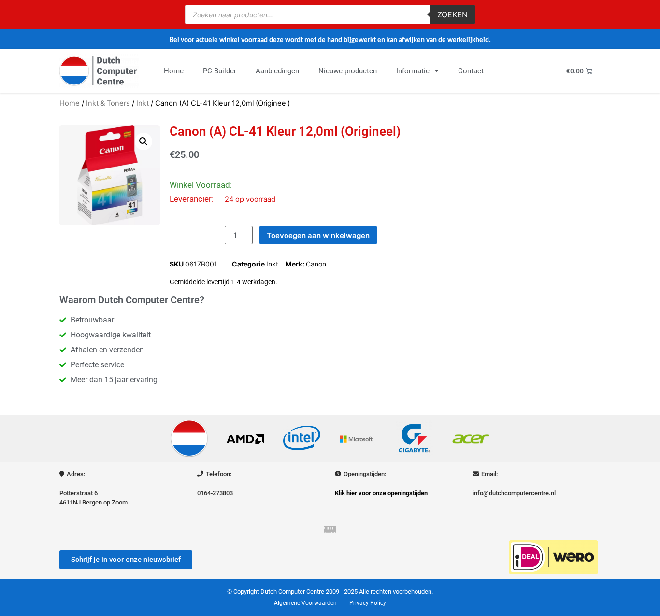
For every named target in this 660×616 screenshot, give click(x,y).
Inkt (142, 103)
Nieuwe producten (347, 71)
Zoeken (452, 14)
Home (174, 71)
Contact (471, 71)
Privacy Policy (367, 603)
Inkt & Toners (108, 103)
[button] (143, 141)
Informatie (413, 71)
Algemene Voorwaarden (305, 603)
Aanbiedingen (277, 71)
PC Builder (219, 71)
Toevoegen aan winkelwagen (318, 235)
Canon (316, 264)
